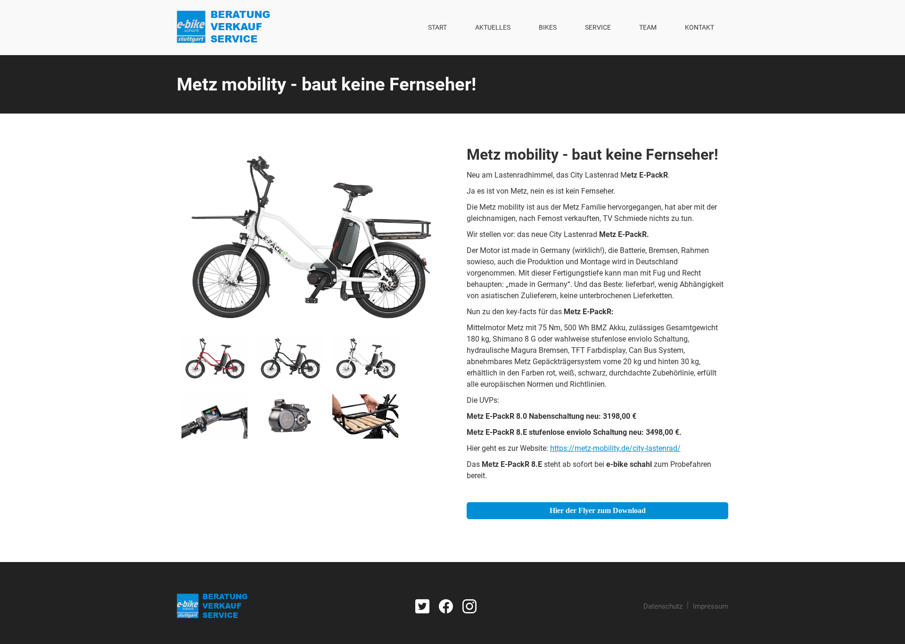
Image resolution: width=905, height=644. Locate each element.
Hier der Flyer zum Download (598, 510)
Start (437, 27)
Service (598, 27)
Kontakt (699, 27)
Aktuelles (492, 27)
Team (648, 27)
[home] (224, 27)
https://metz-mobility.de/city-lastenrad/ (615, 448)
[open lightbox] (307, 234)
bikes (548, 27)
